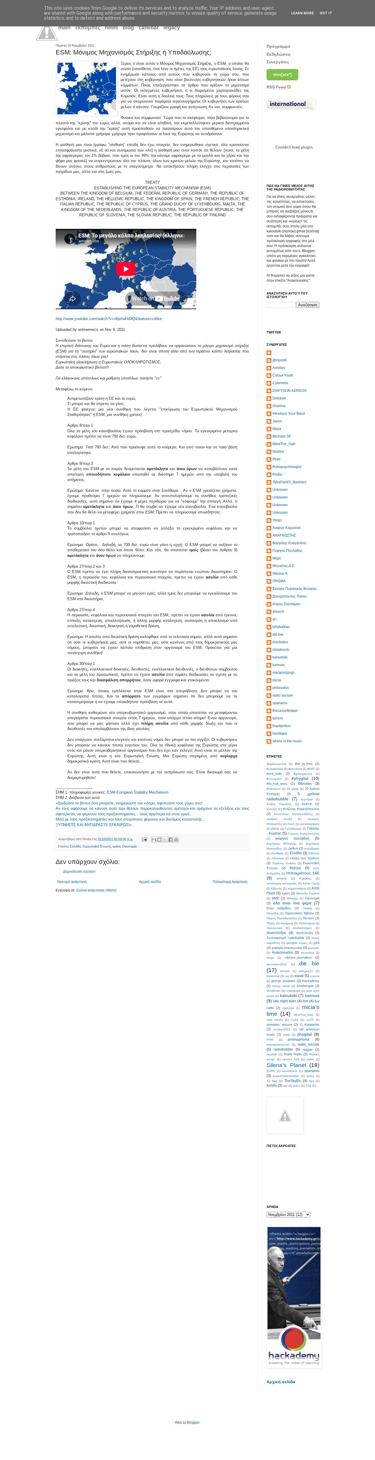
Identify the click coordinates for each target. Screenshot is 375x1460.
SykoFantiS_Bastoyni (289, 482)
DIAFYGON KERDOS (289, 391)
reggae (308, 1049)
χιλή (316, 943)
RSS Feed (277, 87)
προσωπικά (274, 928)
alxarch (278, 612)
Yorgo (277, 520)
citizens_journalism (298, 957)
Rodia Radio (293, 1054)
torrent (277, 718)
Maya (276, 429)
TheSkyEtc (292, 1081)
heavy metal (281, 986)
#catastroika (275, 768)
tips (311, 1081)
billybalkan (281, 627)
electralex (280, 642)
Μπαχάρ (292, 898)
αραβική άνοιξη (279, 819)
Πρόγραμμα (278, 46)
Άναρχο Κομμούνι (286, 528)
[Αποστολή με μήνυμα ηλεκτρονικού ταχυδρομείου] (154, 840)
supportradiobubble (286, 1076)
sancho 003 (290, 1059)
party (286, 1034)
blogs (270, 957)
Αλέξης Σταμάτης (279, 804)
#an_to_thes (304, 763)
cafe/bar (149, 27)
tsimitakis (279, 733)
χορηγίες (313, 947)
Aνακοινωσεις (282, 952)
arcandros (307, 952)
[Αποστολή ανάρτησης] (144, 839)
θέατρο (295, 868)
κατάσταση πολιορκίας (282, 883)
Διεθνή (293, 848)
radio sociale (282, 695)
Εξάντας (313, 853)
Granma (278, 406)
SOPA (271, 1071)
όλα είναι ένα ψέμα (292, 903)
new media (275, 1019)
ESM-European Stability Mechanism (137, 792)
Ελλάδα (75, 846)
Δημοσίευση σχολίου (79, 871)
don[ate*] (282, 74)
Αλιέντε (307, 804)
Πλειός (271, 923)
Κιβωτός (276, 888)
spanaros (279, 703)
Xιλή (308, 1085)
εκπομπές (87, 27)
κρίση (116, 846)
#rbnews (305, 784)
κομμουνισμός (297, 888)
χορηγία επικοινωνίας (287, 947)
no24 (294, 1019)
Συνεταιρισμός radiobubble (285, 938)
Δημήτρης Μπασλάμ (281, 843)
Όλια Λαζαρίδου (279, 908)
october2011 (281, 1029)
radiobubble (283, 1049)
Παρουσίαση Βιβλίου (299, 913)
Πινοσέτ (308, 918)
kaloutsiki (279, 657)
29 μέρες (293, 788)
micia (276, 680)
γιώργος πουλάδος (292, 838)
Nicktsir (278, 452)
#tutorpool (273, 788)
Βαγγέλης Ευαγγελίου (289, 543)
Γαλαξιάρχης (293, 828)
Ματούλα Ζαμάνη (307, 893)
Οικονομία (129, 846)
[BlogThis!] (159, 840)
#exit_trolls (274, 773)
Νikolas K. (280, 573)
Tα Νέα (272, 1081)
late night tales (284, 1001)
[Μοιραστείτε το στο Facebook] (170, 840)
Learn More (302, 13)
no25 (309, 1019)
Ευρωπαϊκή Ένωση (97, 846)
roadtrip (272, 1054)
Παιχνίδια (273, 913)
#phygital (300, 778)
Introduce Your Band (288, 413)
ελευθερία (277, 853)
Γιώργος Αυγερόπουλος (303, 833)
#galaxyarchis (303, 773)
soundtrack (289, 1071)
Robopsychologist (286, 467)
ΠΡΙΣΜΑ (279, 581)
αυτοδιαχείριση (309, 824)
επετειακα (278, 858)
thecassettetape (285, 711)
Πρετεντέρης (307, 923)
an (274, 619)
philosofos (280, 688)
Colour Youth (282, 375)
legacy (171, 27)
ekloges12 (306, 971)
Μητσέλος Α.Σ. (283, 566)
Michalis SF (281, 436)
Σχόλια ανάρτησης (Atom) (96, 890)
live (305, 1001)
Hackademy (310, 981)
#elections (295, 768)
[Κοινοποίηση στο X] (165, 840)
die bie (277, 634)
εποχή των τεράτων (304, 858)
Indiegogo (293, 990)
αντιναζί (272, 809)
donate (285, 971)
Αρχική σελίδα (150, 882)
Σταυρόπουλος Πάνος (289, 596)
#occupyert (274, 778)
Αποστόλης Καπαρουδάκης (293, 814)
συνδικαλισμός (302, 928)
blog (128, 27)
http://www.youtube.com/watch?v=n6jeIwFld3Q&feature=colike (109, 318)
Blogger (193, 1422)
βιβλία (275, 828)
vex (285, 1085)
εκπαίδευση (311, 848)
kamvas (278, 665)
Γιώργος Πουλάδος (287, 551)
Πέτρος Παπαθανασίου (282, 918)
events (314, 976)
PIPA (270, 1039)
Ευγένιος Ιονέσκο (284, 863)
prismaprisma (298, 1039)
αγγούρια (307, 799)
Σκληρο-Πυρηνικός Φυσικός (294, 589)
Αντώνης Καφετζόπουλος (301, 809)
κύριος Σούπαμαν (286, 604)
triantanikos (281, 726)
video (296, 1085)
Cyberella (280, 383)
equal (299, 976)
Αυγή (291, 824)
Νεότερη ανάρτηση (72, 882)
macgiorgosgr (283, 673)
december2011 (277, 964)
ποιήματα (287, 923)
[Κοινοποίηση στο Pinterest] (176, 840)
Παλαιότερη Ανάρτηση (230, 882)
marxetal (288, 1008)
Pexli (276, 459)
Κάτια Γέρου (311, 883)
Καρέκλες (305, 878)
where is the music (287, 741)
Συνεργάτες (278, 61)
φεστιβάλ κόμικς (296, 943)
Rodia (277, 474)
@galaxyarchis (276, 763)
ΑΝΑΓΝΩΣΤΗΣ (284, 535)
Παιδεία (307, 908)
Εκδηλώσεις (279, 54)
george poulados (283, 981)
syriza (310, 1076)
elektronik (273, 976)
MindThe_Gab (283, 444)
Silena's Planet (286, 1065)
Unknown (280, 490)
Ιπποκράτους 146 (302, 873)
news (111, 27)
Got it (326, 13)
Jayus (277, 421)
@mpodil (279, 360)
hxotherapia (305, 986)
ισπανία (282, 878)
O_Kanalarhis (309, 1024)
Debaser (279, 398)
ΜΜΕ (275, 898)
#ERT (311, 768)
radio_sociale (308, 1044)
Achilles (278, 368)
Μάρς (276, 558)
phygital (304, 1034)
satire (310, 1059)
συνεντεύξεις (276, 933)
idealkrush (280, 650)
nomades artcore (279, 1024)
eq (287, 976)
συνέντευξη (304, 933)
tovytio (272, 1085)
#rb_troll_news (277, 783)
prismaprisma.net (278, 1044)
